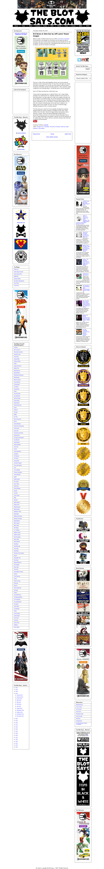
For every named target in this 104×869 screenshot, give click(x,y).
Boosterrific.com (21, 222)
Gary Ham (16, 430)
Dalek (15, 391)
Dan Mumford (17, 396)
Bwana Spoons (17, 379)
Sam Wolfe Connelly (18, 571)
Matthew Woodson (18, 516)
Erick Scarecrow (17, 419)
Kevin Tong (16, 483)
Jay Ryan (16, 453)
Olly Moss (16, 544)
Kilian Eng (16, 486)
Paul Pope (16, 551)
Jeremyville (16, 460)
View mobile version (52, 137)
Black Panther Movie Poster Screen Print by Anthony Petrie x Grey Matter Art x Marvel (86, 303)
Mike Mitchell (17, 520)
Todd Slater (16, 606)
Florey (15, 421)
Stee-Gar (63, 126)
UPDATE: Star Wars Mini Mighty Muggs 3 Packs (86, 203)
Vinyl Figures (41, 128)
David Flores (17, 403)
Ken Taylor (16, 481)
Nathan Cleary (17, 532)
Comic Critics (79, 707)
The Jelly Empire (17, 601)
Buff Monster (17, 377)
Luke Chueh (16, 495)
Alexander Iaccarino (18, 352)
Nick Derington (17, 537)
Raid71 (15, 555)
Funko (45, 26)
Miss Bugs (16, 527)
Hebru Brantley (17, 444)
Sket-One (16, 583)
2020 (16, 735)
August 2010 (19, 708)
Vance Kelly (16, 622)
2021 (16, 737)
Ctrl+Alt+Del (78, 709)
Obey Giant (16, 539)
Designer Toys (40, 126)
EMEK (15, 414)
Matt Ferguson (17, 507)
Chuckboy (16, 386)
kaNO (15, 477)
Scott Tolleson (17, 576)
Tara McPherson (17, 594)
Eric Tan (16, 416)
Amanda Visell (17, 354)
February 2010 (20, 697)
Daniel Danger (17, 398)
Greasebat (66, 38)
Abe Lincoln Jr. (17, 349)
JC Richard (16, 456)
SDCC (80, 26)
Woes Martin (17, 627)
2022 (16, 739)
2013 (16, 722)
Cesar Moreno (17, 382)
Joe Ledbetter (17, 470)
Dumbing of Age (79, 713)
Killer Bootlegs (17, 488)
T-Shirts (59, 26)
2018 (16, 731)
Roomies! (78, 718)
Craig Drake (16, 389)
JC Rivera (16, 458)
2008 (16, 689)
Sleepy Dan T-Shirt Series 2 (86, 274)
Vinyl (23, 26)
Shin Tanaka (22, 149)
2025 (16, 745)
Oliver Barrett (17, 541)
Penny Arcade (79, 716)
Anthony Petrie (17, 361)
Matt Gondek (17, 509)
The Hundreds (17, 599)
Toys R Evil (16, 283)
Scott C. (15, 574)
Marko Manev (17, 502)
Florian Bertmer (17, 423)
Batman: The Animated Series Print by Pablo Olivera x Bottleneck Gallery (86, 262)
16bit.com (16, 269)
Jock (15, 467)
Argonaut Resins (17, 366)
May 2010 (19, 702)
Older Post (68, 134)
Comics (73, 26)
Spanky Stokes (17, 278)
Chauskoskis (17, 384)
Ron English (16, 564)
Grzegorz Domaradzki (19, 437)
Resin (30, 26)
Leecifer (16, 493)
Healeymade (17, 442)
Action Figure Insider (18, 271)
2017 (16, 729)
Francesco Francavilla (19, 426)
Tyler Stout (16, 618)
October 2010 (20, 712)
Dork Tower (78, 711)
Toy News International (19, 281)
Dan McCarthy (17, 393)
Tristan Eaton (17, 615)
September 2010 (20, 710)
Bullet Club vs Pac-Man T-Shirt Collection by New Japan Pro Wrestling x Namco (86, 248)
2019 (16, 733)
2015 (16, 726)
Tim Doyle (16, 604)
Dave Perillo (16, 400)
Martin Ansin (16, 504)
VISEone (16, 625)
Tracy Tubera (17, 613)
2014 (16, 724)
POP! (52, 26)
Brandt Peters (17, 372)
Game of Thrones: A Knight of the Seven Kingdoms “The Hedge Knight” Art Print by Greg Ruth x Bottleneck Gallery (83, 219)
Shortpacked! (79, 720)
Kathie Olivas (17, 479)
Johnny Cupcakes (18, 472)
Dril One (16, 412)
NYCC (87, 26)
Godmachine (17, 435)
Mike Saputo (17, 523)
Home (16, 26)
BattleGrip (16, 276)
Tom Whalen (17, 608)
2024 (16, 743)
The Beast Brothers (18, 597)
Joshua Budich (17, 474)
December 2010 (20, 716)
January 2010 (20, 695)
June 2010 (19, 704)
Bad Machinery (79, 704)
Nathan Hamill (17, 534)
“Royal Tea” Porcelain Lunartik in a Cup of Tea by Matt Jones (86, 235)
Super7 (15, 592)
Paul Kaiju (16, 548)
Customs (37, 26)
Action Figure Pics (18, 274)
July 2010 (19, 706)
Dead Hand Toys (17, 405)
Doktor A (16, 409)
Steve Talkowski (17, 587)
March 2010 (19, 699)
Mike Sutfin (16, 525)
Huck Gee (16, 446)
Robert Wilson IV (17, 562)
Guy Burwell (16, 439)
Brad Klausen (17, 370)
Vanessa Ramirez (22, 133)
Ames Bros (16, 356)
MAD (15, 497)
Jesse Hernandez (18, 465)
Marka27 (16, 500)
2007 (16, 687)
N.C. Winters (17, 530)
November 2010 (20, 714)
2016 (16, 728)
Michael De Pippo (18, 518)
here (87, 735)
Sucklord (16, 590)
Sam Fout (16, 569)
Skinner (15, 585)
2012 (16, 720)
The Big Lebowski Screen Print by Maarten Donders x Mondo (86, 332)
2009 (16, 691)
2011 (16, 718)
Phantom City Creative (19, 553)
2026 (16, 747)
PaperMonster (17, 546)
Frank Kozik (16, 428)
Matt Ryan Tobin (17, 511)
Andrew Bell (16, 359)
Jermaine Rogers (18, 463)
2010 (16, 693)
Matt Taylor (16, 514)
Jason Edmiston (17, 451)
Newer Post (36, 134)
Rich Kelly (16, 560)
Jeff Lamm (60, 38)
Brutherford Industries (18, 375)
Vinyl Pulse (16, 285)
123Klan (16, 347)
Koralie (15, 490)
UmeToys (16, 620)
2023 (16, 741)
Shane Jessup (17, 581)
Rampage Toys (17, 557)
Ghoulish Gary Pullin (18, 433)
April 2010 (19, 700)
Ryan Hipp (16, 567)
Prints (66, 26)
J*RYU (15, 449)
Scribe (15, 578)
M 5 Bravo (57, 126)
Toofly (15, 611)
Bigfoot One (16, 368)
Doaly (15, 407)
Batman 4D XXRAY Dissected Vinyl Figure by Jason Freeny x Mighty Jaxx (86, 318)
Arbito (15, 363)
